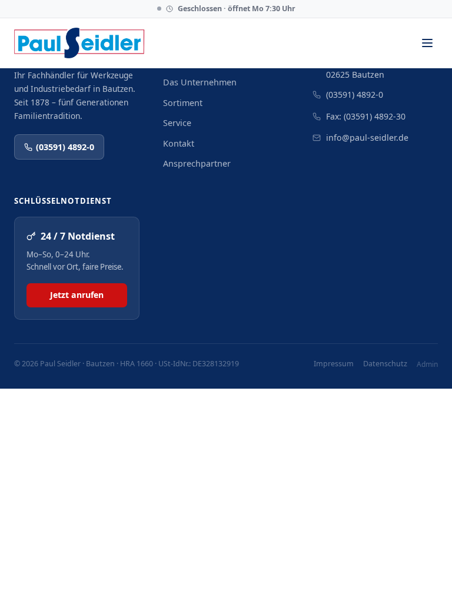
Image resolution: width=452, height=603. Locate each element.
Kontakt (178, 143)
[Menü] (427, 43)
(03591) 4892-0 (65, 147)
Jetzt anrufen (77, 294)
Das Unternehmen (200, 82)
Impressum (334, 364)
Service (177, 122)
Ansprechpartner (197, 163)
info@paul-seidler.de (367, 137)
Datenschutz (385, 364)
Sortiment (182, 102)
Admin (427, 364)
